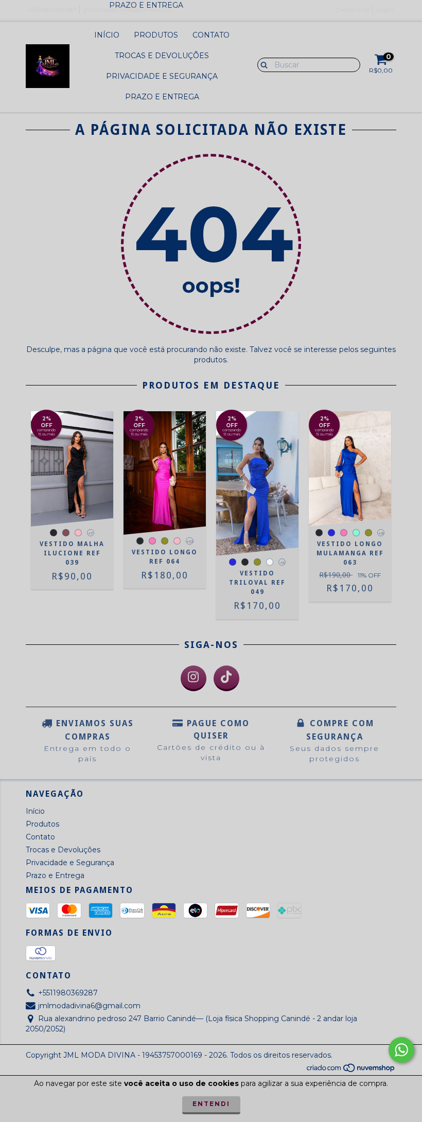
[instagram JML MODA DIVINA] (193, 678)
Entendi (211, 1104)
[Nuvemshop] (351, 1071)
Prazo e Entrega (162, 96)
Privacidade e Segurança (162, 76)
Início (106, 35)
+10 (189, 541)
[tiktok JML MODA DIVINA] (226, 678)
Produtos (156, 35)
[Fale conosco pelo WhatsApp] (401, 1050)
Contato (211, 35)
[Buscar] (261, 64)
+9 (380, 533)
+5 (282, 562)
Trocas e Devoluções (162, 55)
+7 (90, 533)
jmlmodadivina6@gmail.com (89, 1005)
